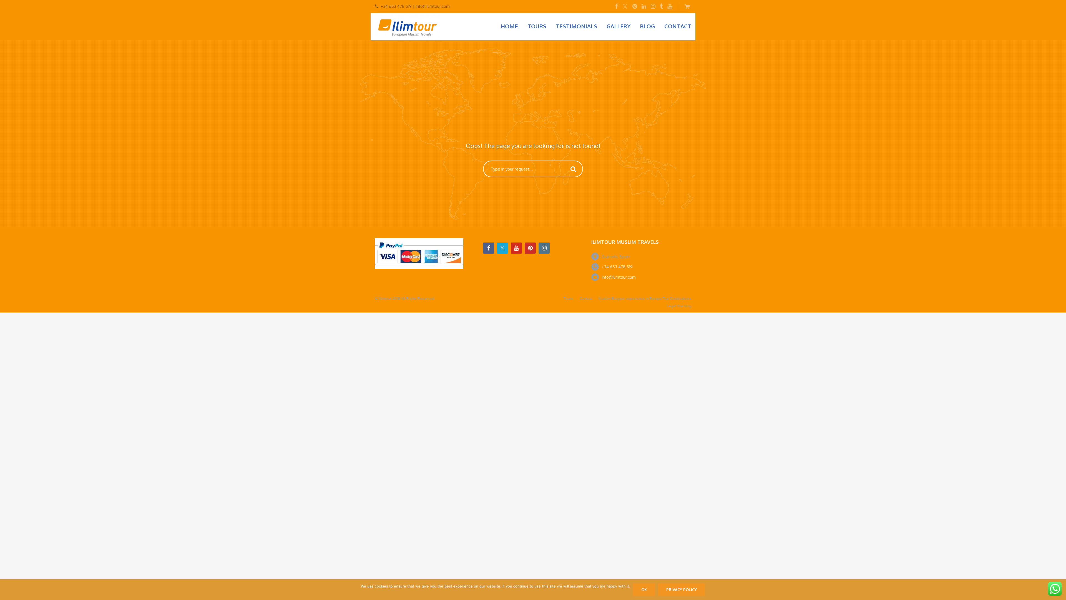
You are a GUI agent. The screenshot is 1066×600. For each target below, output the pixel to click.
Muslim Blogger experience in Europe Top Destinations (645, 298)
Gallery (618, 26)
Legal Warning (679, 306)
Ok (644, 589)
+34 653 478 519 (617, 266)
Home (509, 26)
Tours (536, 26)
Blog (647, 26)
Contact (677, 26)
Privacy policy (681, 589)
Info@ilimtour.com (619, 277)
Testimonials (576, 26)
